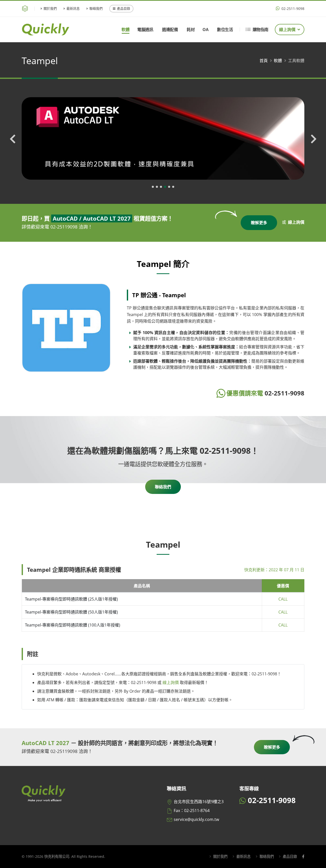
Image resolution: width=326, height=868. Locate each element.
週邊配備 (170, 29)
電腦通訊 (145, 29)
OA (205, 29)
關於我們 (50, 8)
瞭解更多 (259, 222)
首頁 (264, 60)
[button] (153, 186)
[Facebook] (303, 856)
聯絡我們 (96, 8)
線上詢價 (287, 29)
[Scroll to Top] (317, 862)
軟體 (125, 29)
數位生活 (225, 29)
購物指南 (260, 29)
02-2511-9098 (292, 8)
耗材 (191, 29)
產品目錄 (123, 8)
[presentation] (13, 140)
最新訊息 (73, 8)
